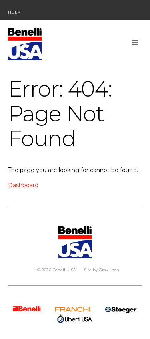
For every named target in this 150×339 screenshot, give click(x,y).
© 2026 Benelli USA (56, 269)
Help (14, 12)
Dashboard (23, 185)
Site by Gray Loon (101, 269)
